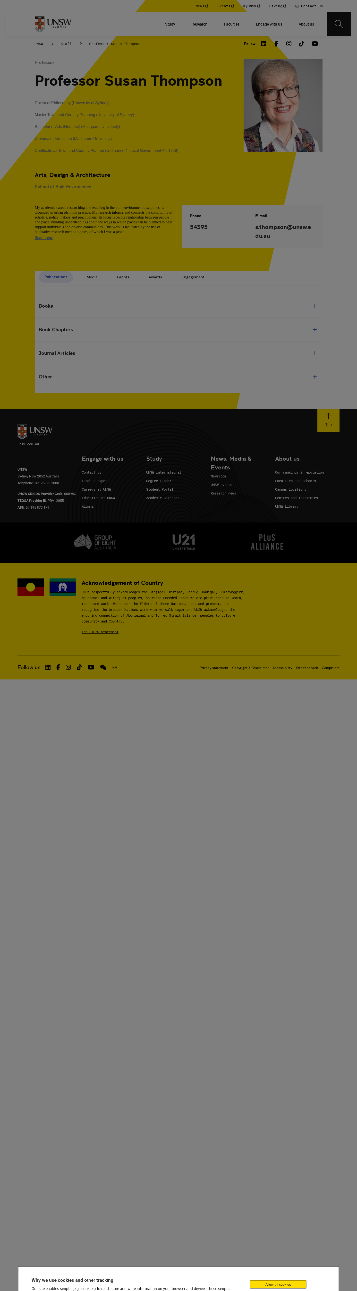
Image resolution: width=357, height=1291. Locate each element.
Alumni (88, 506)
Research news (223, 493)
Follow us (29, 667)
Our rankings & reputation (299, 472)
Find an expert (95, 480)
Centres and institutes (296, 497)
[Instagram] (289, 43)
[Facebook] (276, 43)
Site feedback (307, 668)
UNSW (38, 43)
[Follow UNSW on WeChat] (103, 667)
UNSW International (163, 472)
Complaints (331, 668)
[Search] (339, 24)
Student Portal (159, 489)
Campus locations (290, 489)
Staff (66, 43)
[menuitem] (170, 24)
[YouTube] (314, 43)
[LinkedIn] (263, 43)
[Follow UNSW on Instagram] (68, 667)
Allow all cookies (278, 1284)
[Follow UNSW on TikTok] (79, 667)
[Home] (53, 24)
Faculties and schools (295, 480)
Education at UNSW (98, 497)
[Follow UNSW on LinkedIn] (47, 667)
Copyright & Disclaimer (250, 668)
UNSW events (221, 484)
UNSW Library (286, 506)
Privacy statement (214, 668)
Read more (44, 237)
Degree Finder (158, 480)
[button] (328, 420)
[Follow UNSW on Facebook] (58, 667)
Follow (249, 43)
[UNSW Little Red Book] (114, 667)
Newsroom (218, 476)
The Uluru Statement (100, 632)
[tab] (56, 277)
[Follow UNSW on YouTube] (91, 667)
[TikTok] (301, 43)
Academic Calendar (162, 497)
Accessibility (282, 668)
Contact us (91, 472)
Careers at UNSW (96, 489)
